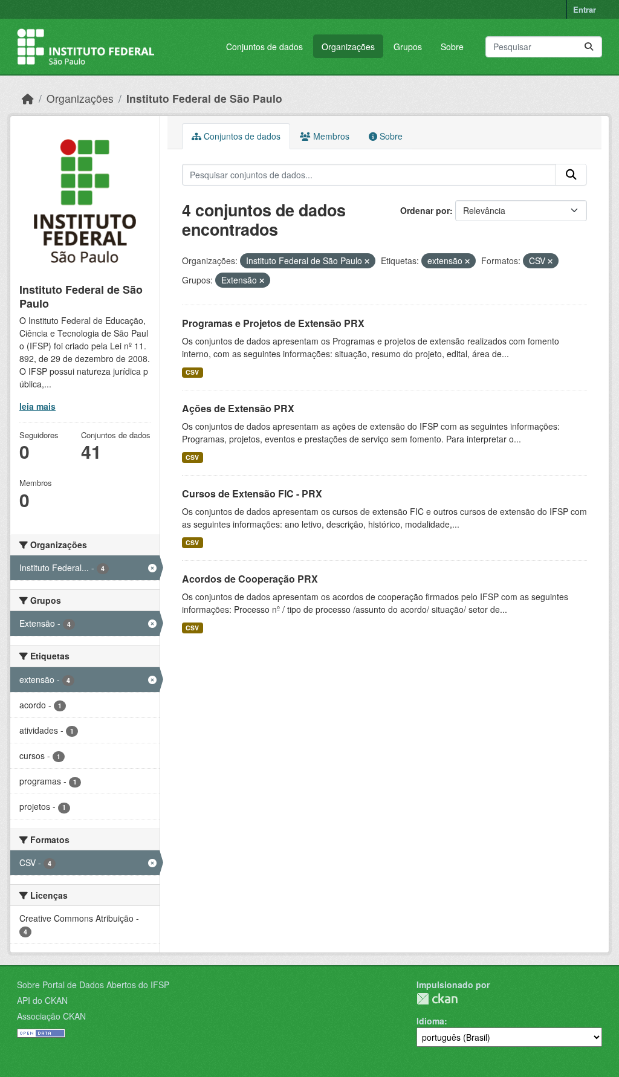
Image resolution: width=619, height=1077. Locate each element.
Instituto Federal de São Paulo (204, 98)
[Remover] (367, 261)
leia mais (37, 406)
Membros (330, 136)
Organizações (348, 46)
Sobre (452, 46)
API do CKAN (42, 1000)
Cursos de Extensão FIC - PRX (252, 493)
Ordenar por (425, 210)
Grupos (408, 46)
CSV (192, 372)
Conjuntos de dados (264, 46)
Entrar (584, 9)
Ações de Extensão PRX (238, 408)
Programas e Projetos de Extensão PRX (273, 323)
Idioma (430, 1021)
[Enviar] (589, 46)
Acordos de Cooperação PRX (250, 579)
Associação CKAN (51, 1016)
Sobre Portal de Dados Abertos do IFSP (93, 984)
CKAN (437, 998)
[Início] (28, 98)
